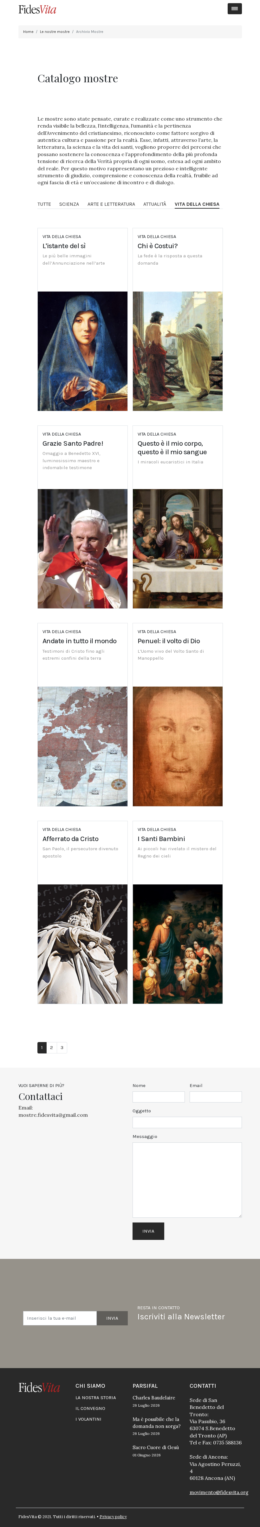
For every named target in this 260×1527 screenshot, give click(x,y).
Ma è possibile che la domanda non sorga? (157, 1426)
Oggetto (142, 1111)
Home (28, 31)
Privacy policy (113, 1516)
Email (196, 1085)
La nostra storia (95, 1397)
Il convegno (90, 1408)
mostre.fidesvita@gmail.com (53, 1115)
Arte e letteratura (111, 204)
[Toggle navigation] (235, 8)
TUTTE (44, 204)
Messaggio (145, 1136)
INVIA (148, 1231)
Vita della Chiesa (197, 204)
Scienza (69, 204)
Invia (112, 1318)
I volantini (88, 1419)
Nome (139, 1085)
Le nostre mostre (55, 31)
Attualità (154, 204)
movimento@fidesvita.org (219, 1492)
